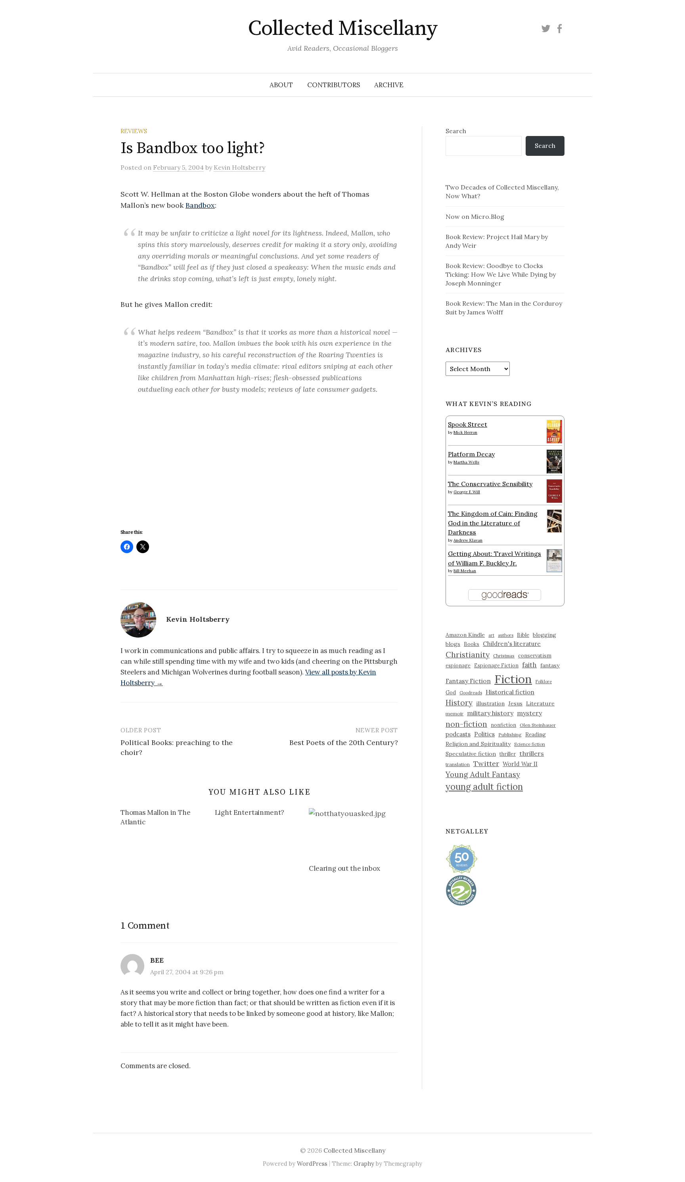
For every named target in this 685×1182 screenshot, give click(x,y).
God (451, 692)
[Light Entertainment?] (262, 814)
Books (471, 644)
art (491, 635)
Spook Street (467, 424)
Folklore (544, 681)
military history (490, 713)
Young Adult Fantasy (483, 774)
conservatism (534, 655)
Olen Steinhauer (538, 725)
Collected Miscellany (342, 28)
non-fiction (466, 724)
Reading (535, 734)
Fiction (513, 678)
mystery (529, 713)
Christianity (468, 654)
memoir (454, 713)
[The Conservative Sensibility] (554, 490)
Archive (389, 84)
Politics (484, 734)
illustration (490, 703)
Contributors (333, 84)
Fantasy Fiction (468, 681)
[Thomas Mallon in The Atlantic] (168, 819)
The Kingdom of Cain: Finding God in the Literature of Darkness (493, 523)
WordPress (312, 1163)
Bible (523, 635)
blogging (544, 634)
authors (505, 635)
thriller (507, 754)
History (459, 702)
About (281, 84)
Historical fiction (510, 692)
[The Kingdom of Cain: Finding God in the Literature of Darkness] (554, 520)
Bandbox (200, 205)
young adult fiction (484, 786)
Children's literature (512, 644)
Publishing (510, 735)
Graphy (364, 1163)
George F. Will (466, 491)
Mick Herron (465, 432)
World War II (520, 764)
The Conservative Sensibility (490, 484)
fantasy (550, 665)
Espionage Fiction (496, 665)
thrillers (531, 753)
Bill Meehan (464, 570)
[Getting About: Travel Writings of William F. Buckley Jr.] (554, 560)
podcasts (458, 734)
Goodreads (470, 692)
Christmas (504, 656)
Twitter (486, 763)
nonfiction (503, 725)
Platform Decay (471, 454)
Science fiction (529, 744)
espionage (458, 665)
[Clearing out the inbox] (352, 832)
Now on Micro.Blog (475, 216)
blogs (453, 644)
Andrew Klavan (467, 540)
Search (456, 131)
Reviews (134, 131)
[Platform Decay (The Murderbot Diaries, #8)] (554, 461)
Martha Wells (466, 462)
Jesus (515, 703)
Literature (540, 703)
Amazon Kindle (465, 634)
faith (529, 665)
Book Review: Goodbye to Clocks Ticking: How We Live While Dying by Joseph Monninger (501, 274)
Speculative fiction (471, 753)
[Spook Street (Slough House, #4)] (554, 431)
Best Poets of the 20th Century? (343, 742)
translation (458, 764)
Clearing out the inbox (344, 868)
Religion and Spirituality (478, 743)
